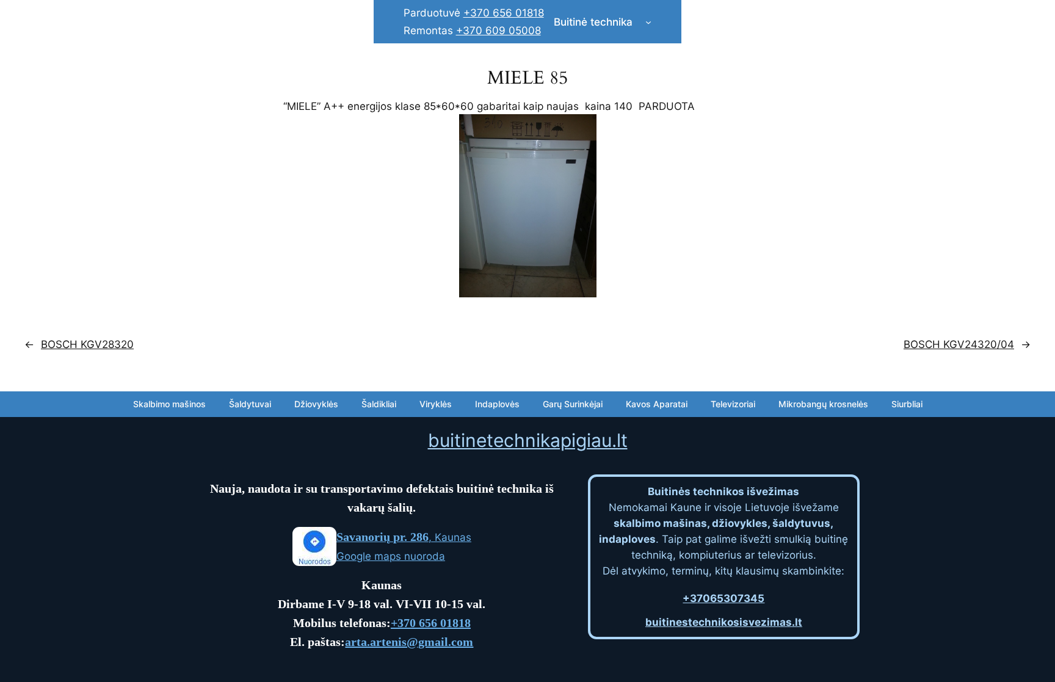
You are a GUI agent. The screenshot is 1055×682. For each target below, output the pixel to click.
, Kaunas (403, 537)
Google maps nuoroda (390, 556)
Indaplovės (497, 404)
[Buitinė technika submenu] (648, 22)
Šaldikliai (378, 404)
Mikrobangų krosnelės (823, 404)
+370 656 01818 (503, 13)
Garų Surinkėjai (573, 404)
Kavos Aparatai (656, 404)
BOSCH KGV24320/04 (959, 344)
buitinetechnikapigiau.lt (528, 440)
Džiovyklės (316, 404)
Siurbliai (907, 404)
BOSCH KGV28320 (87, 344)
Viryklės (435, 404)
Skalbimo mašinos (169, 404)
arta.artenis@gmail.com (409, 641)
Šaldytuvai (250, 404)
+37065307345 (723, 598)
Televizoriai (733, 404)
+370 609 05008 (498, 30)
